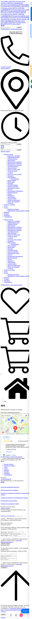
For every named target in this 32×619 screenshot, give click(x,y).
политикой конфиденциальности (11, 541)
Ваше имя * (4, 532)
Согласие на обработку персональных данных (14, 497)
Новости (6, 470)
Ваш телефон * (5, 535)
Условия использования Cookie (10, 503)
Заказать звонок (5, 68)
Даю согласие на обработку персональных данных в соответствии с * (14, 540)
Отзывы (6, 471)
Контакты (7, 473)
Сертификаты (8, 475)
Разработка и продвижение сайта (12, 515)
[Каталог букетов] (16, 615)
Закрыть (3, 617)
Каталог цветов (8, 464)
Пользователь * (5, 534)
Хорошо (3, 614)
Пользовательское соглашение (9, 490)
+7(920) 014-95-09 (6, 67)
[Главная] (11, 615)
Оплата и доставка (9, 465)
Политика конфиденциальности (10, 487)
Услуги (6, 468)
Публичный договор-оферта (9, 500)
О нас (5, 467)
